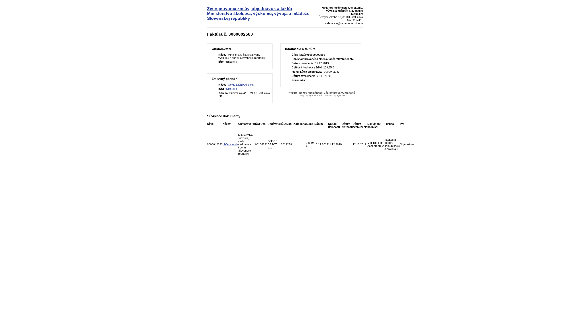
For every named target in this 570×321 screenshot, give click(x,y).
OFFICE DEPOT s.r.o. (241, 84)
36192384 (231, 89)
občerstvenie (230, 144)
